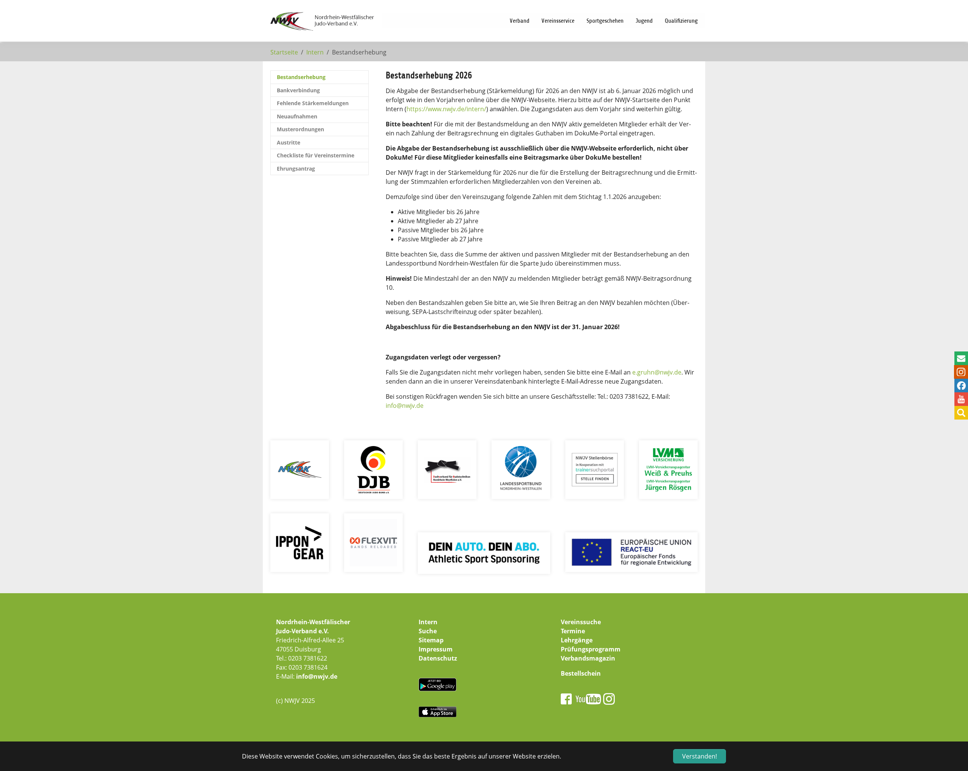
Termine (573, 631)
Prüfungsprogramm (591, 649)
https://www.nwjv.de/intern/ (446, 109)
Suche (428, 631)
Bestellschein (581, 673)
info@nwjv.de (316, 676)
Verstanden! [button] (699, 756)
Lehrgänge (577, 640)
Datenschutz (438, 658)
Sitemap (431, 640)
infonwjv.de (405, 405)
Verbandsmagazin (588, 658)
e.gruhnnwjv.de (656, 372)
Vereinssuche (581, 622)
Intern (428, 622)
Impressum (436, 649)
